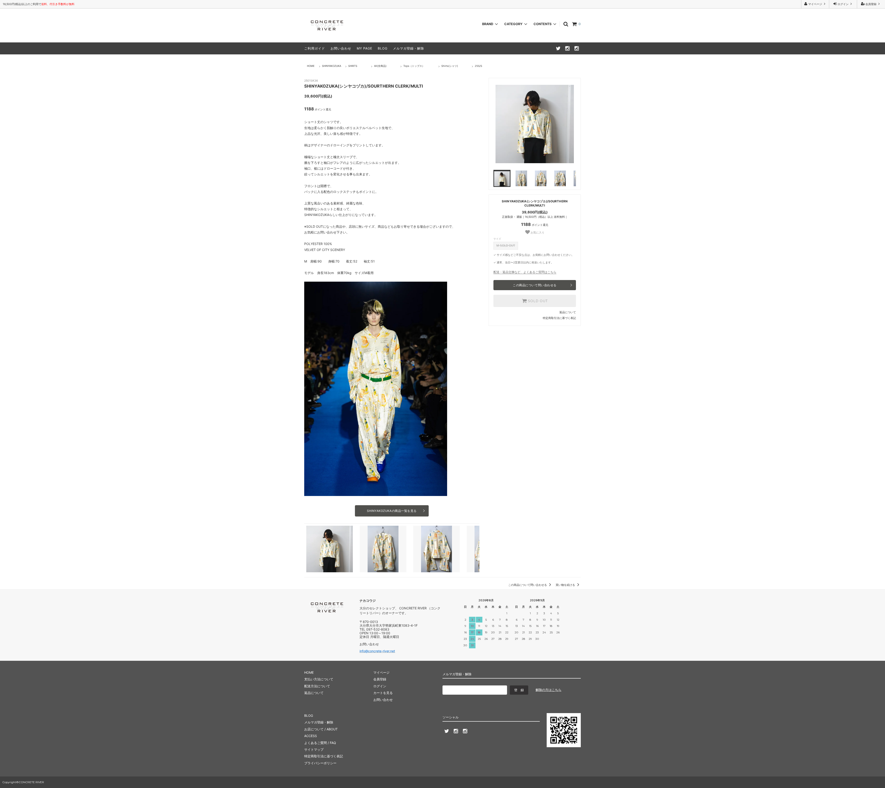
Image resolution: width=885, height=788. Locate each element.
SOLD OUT (537, 301)
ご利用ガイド (314, 48)
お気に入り (537, 232)
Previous (490, 124)
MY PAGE (364, 48)
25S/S (478, 66)
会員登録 (871, 4)
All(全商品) (380, 66)
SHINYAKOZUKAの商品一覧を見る (391, 511)
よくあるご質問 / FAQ (320, 743)
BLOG (382, 48)
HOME (311, 66)
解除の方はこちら (548, 690)
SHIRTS (352, 66)
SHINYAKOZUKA (331, 66)
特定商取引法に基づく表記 (559, 318)
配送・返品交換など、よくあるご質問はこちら (524, 272)
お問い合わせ (340, 48)
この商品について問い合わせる (534, 285)
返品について (567, 312)
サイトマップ (314, 749)
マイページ (815, 4)
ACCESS (310, 736)
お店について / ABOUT (321, 729)
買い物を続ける (566, 585)
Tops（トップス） (414, 66)
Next (579, 124)
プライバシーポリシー (320, 763)
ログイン (843, 4)
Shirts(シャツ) (449, 66)
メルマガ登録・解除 (408, 48)
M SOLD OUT (505, 245)
